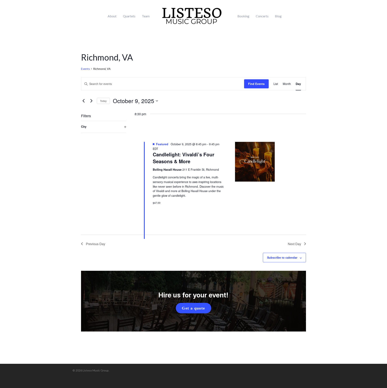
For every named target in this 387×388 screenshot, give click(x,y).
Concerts (262, 16)
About (112, 16)
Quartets (129, 16)
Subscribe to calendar (282, 257)
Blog (278, 16)
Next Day (294, 244)
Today (103, 100)
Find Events (256, 84)
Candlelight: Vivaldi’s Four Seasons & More (183, 158)
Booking (243, 16)
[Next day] (91, 100)
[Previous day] (83, 100)
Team (146, 16)
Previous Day (95, 244)
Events (85, 68)
